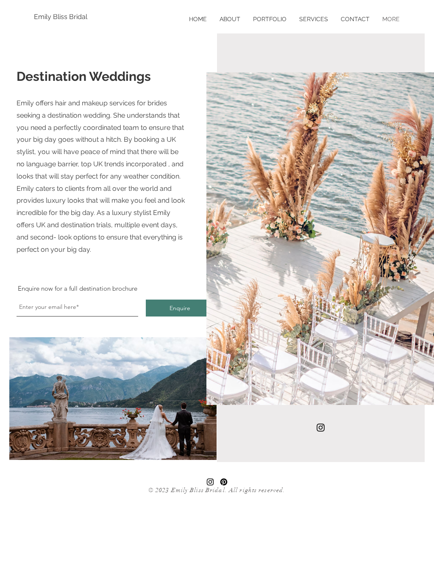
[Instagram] (320, 427)
